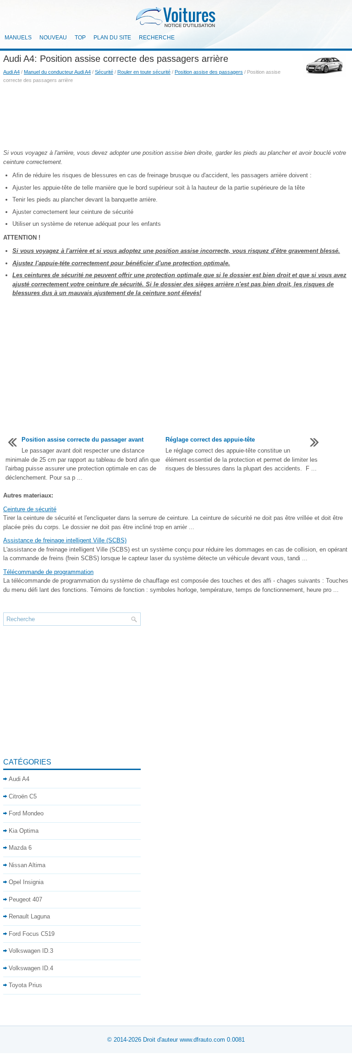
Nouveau (53, 37)
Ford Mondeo (26, 813)
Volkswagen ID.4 (31, 968)
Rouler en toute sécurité (143, 72)
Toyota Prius (25, 985)
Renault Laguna (29, 916)
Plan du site (112, 37)
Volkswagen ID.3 (31, 950)
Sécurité (104, 72)
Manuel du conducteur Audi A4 (57, 72)
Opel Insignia (26, 882)
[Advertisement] (176, 116)
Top (80, 37)
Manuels (18, 37)
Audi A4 (11, 72)
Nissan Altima (27, 865)
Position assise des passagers (209, 72)
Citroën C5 (23, 796)
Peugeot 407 (25, 899)
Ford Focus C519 (32, 933)
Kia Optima (23, 830)
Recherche (157, 37)
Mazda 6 (20, 847)
